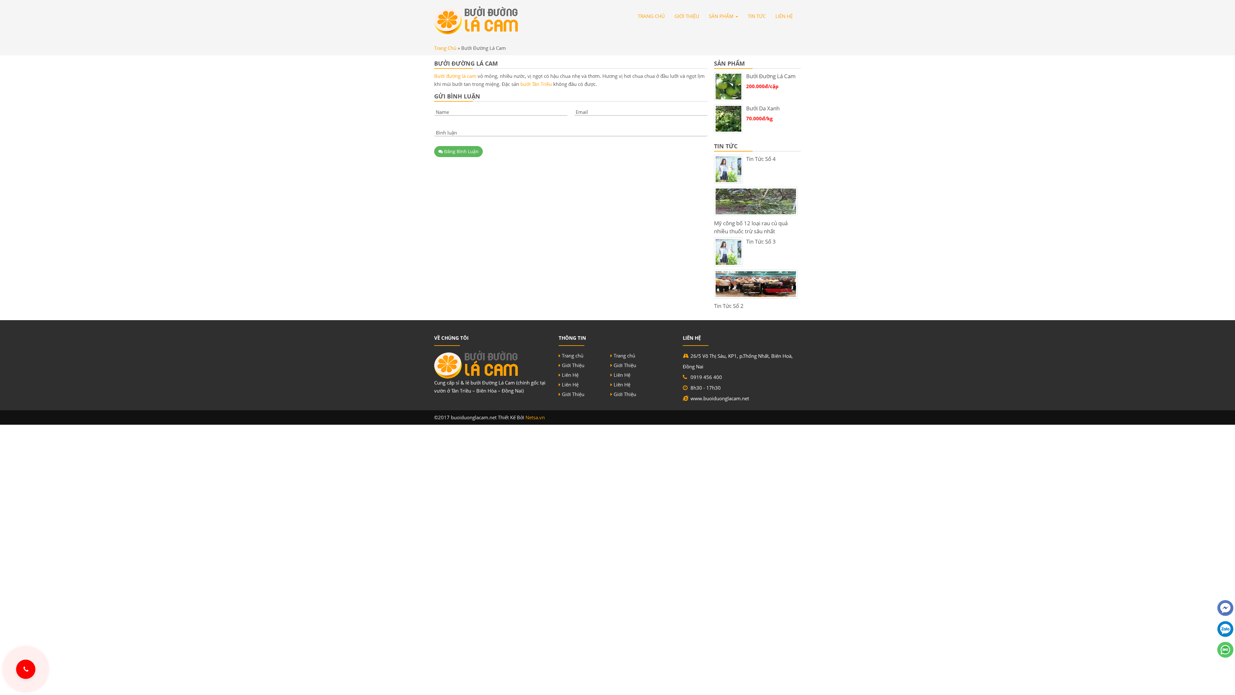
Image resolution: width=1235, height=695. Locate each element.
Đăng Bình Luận (461, 151)
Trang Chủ (651, 16)
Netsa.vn (535, 417)
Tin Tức (757, 16)
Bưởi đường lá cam (455, 76)
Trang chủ (572, 355)
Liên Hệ (784, 16)
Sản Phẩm (722, 16)
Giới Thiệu (686, 16)
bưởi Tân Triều (536, 84)
